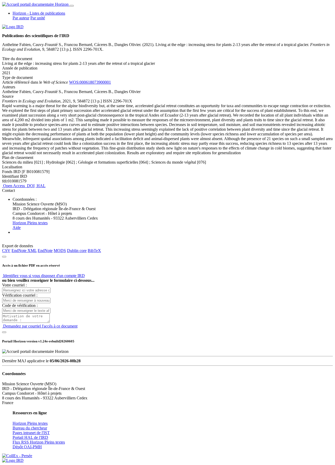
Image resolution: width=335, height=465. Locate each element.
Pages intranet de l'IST (31, 432)
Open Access (14, 185)
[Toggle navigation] (72, 6)
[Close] (4, 256)
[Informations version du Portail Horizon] (13, 460)
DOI (30, 185)
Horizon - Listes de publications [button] (39, 13)
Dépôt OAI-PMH (27, 447)
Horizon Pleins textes (30, 223)
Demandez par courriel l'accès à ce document (39, 326)
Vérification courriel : (19, 295)
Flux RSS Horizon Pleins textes (39, 442)
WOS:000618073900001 (90, 82)
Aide (17, 227)
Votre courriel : (14, 285)
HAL (41, 185)
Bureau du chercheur (30, 428)
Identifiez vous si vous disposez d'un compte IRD (43, 275)
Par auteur (21, 18)
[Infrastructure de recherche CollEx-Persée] (17, 455)
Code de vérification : (20, 305)
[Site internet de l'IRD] (13, 27)
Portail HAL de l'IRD (30, 437)
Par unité (37, 18)
